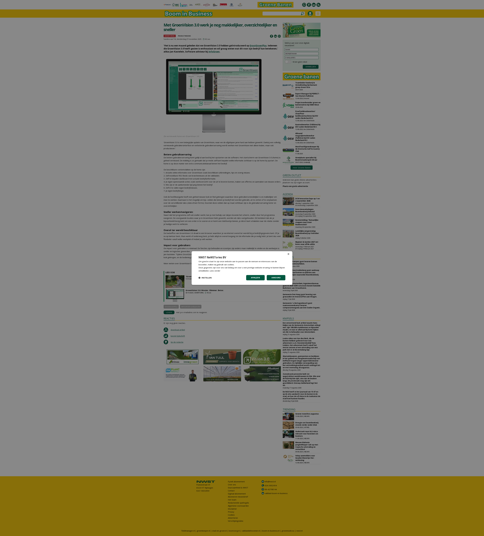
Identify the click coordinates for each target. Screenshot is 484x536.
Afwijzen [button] (255, 277)
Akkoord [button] (276, 277)
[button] (205, 277)
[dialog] (242, 268)
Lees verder (215, 270)
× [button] (288, 254)
